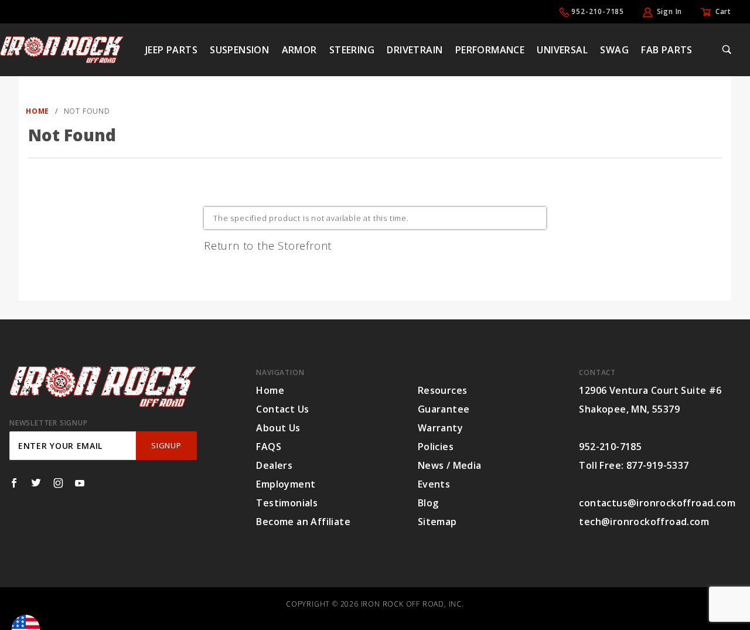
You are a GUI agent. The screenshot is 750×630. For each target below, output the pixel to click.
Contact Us (282, 409)
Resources (443, 390)
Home (270, 390)
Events (434, 484)
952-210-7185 (597, 11)
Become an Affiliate (303, 521)
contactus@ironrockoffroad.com (657, 502)
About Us (278, 427)
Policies (436, 446)
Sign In (670, 11)
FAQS (268, 446)
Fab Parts (667, 49)
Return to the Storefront (268, 246)
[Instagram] (58, 483)
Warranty (440, 427)
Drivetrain (414, 49)
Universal (562, 49)
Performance (489, 49)
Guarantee (444, 409)
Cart (723, 11)
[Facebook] (14, 483)
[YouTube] (80, 483)
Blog (428, 502)
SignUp (166, 445)
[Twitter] (36, 483)
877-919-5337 (657, 465)
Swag (614, 49)
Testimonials (287, 502)
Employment (285, 484)
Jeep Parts (171, 49)
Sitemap (437, 521)
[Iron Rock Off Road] (62, 48)
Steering (351, 49)
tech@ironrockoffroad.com (644, 521)
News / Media (450, 465)
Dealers (274, 465)
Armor (299, 49)
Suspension (239, 49)
